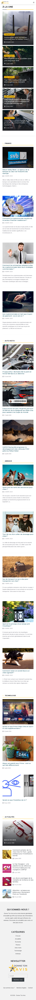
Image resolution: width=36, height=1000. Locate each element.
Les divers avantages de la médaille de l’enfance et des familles (23, 880)
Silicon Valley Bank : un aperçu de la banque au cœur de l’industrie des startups (16, 171)
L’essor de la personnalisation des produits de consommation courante (17, 123)
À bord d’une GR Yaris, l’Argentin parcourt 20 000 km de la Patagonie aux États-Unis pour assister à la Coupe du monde (18, 410)
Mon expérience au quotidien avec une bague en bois (18, 59)
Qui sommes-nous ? (9, 988)
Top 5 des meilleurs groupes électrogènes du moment (15, 81)
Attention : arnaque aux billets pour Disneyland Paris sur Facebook (21, 892)
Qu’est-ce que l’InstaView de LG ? (15, 800)
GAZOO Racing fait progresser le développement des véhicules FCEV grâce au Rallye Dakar (16, 449)
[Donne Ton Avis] (5, 2)
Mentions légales (21, 988)
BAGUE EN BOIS (10, 840)
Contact (30, 988)
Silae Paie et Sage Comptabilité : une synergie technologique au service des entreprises (16, 101)
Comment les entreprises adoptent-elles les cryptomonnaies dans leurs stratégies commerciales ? (18, 267)
